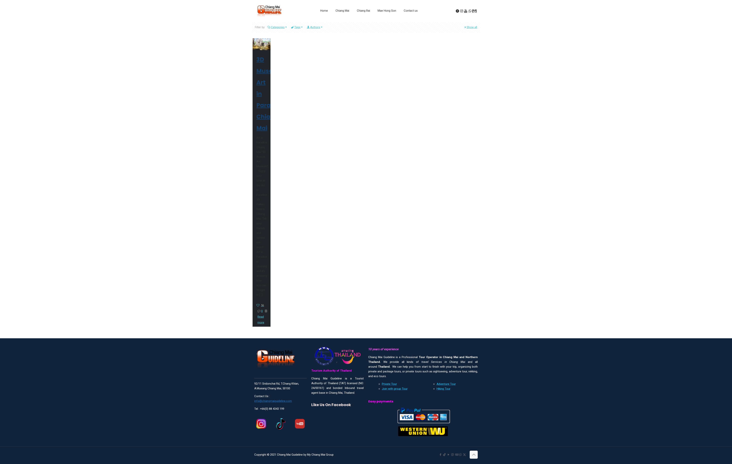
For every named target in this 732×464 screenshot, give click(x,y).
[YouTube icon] (448, 454)
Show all (472, 27)
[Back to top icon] (474, 455)
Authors (315, 27)
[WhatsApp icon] (460, 454)
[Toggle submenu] (342, 20)
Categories (278, 27)
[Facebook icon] (440, 454)
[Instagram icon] (452, 454)
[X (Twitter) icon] (464, 454)
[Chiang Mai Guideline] (269, 11)
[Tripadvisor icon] (456, 454)
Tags (297, 27)
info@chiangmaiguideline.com (273, 401)
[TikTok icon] (444, 454)
